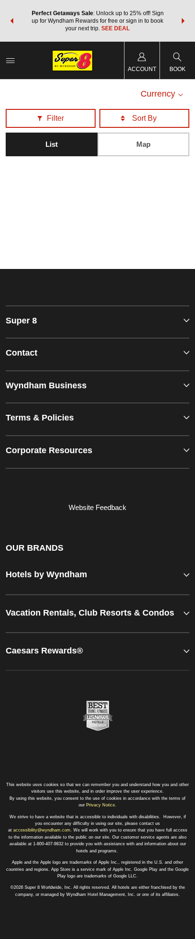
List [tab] (51, 144)
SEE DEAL (115, 28)
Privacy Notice (100, 805)
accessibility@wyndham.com (42, 830)
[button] (11, 20)
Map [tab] (143, 144)
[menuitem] (10, 60)
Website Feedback (97, 507)
